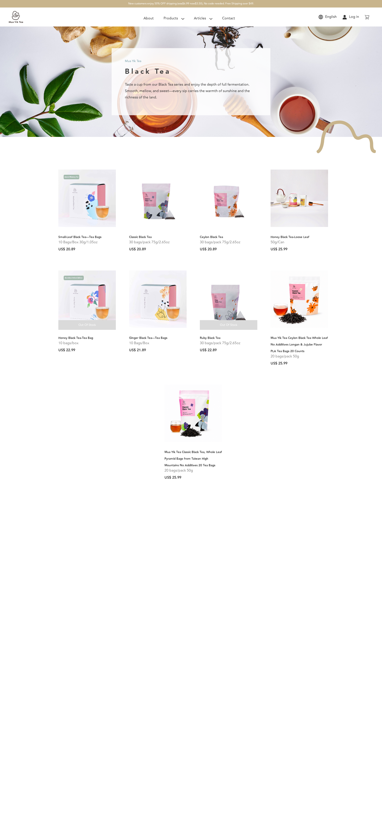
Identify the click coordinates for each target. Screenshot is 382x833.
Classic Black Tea (140, 237)
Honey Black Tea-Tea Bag (75, 338)
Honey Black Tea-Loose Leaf (290, 237)
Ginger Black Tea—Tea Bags (148, 338)
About (148, 18)
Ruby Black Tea (210, 338)
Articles (200, 18)
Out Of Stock (87, 325)
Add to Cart (87, 229)
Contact (228, 18)
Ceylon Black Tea (211, 237)
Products (171, 18)
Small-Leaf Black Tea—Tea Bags (79, 237)
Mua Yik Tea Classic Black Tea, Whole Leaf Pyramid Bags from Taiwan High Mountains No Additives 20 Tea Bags (193, 459)
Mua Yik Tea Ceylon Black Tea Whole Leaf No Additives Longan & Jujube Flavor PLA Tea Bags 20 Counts (299, 344)
